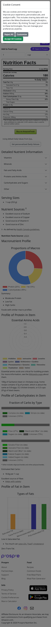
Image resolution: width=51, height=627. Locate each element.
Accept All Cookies (13, 39)
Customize (22, 34)
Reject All (9, 34)
